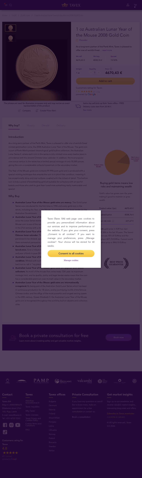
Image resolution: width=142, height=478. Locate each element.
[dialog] (71, 239)
